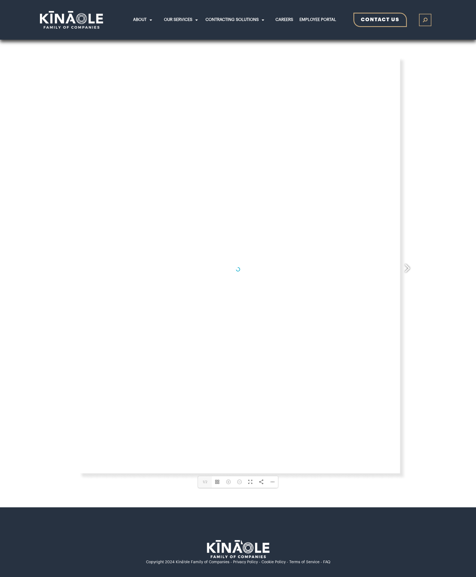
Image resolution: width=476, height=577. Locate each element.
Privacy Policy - (247, 562)
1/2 (205, 482)
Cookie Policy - (275, 562)
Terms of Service (304, 562)
